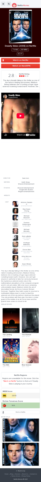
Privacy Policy (26, 476)
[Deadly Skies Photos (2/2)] (20, 454)
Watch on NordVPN (21, 66)
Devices (17, 474)
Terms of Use (15, 476)
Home (6, 474)
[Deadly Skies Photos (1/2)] (20, 430)
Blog (11, 474)
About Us (25, 474)
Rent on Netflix (20, 412)
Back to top (21, 471)
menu (3, 4)
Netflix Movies (18, 479)
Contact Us (33, 474)
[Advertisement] (20, 159)
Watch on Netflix (20, 60)
